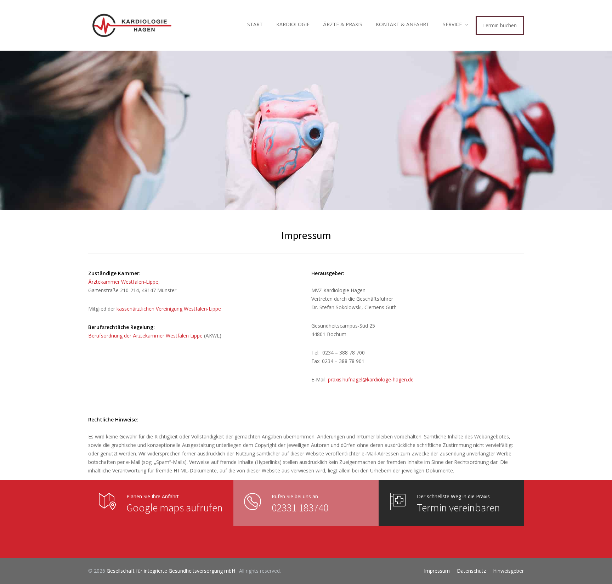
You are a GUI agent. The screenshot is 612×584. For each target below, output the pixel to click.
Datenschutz (471, 570)
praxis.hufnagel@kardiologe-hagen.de (371, 379)
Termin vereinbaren (458, 507)
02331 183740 (300, 507)
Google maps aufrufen (174, 507)
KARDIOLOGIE (293, 24)
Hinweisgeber (508, 570)
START (255, 24)
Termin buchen (499, 25)
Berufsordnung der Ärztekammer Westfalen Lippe (145, 335)
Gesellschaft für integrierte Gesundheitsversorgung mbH (172, 570)
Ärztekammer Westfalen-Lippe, (124, 281)
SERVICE (452, 24)
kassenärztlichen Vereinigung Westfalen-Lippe (169, 308)
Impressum (437, 570)
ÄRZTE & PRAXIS (342, 24)
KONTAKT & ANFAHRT (402, 24)
